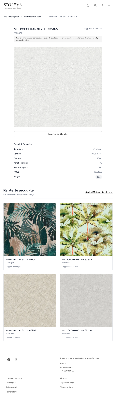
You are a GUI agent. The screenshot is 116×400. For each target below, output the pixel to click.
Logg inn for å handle (58, 134)
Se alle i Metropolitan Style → (99, 192)
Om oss (63, 378)
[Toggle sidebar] (109, 6)
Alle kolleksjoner (11, 16)
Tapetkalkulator (67, 382)
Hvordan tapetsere (14, 378)
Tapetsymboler (67, 387)
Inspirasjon (11, 382)
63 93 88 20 (69, 370)
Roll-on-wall (11, 387)
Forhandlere (11, 391)
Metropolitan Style (32, 16)
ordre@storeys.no (68, 367)
